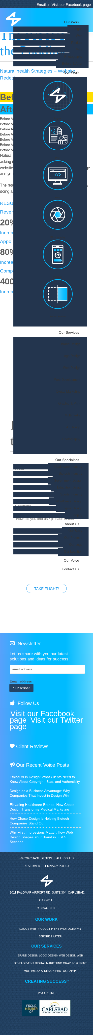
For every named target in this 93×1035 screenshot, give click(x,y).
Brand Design (70, 344)
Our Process (73, 538)
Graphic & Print (69, 404)
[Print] (58, 139)
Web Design (71, 368)
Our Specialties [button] (67, 460)
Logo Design (71, 356)
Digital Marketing (68, 392)
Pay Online (46, 993)
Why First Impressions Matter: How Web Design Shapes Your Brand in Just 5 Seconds (41, 837)
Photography (73, 56)
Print (79, 50)
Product (76, 43)
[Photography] (58, 218)
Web (79, 36)
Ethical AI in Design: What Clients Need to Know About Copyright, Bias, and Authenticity (45, 779)
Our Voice (71, 560)
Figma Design (72, 508)
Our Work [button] (71, 72)
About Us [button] (72, 524)
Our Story (75, 531)
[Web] (58, 178)
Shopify (76, 515)
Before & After (72, 63)
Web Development (67, 380)
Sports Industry (71, 494)
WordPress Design (69, 501)
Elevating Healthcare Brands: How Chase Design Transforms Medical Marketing (42, 807)
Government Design (68, 480)
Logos (78, 29)
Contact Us (70, 569)
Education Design (69, 487)
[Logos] (58, 99)
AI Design (73, 427)
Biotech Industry (70, 473)
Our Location (73, 551)
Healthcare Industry (68, 466)
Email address (21, 681)
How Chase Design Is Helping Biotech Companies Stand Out (39, 821)
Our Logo (75, 544)
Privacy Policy (57, 866)
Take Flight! (46, 589)
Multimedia (72, 415)
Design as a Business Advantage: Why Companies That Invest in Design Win (40, 793)
